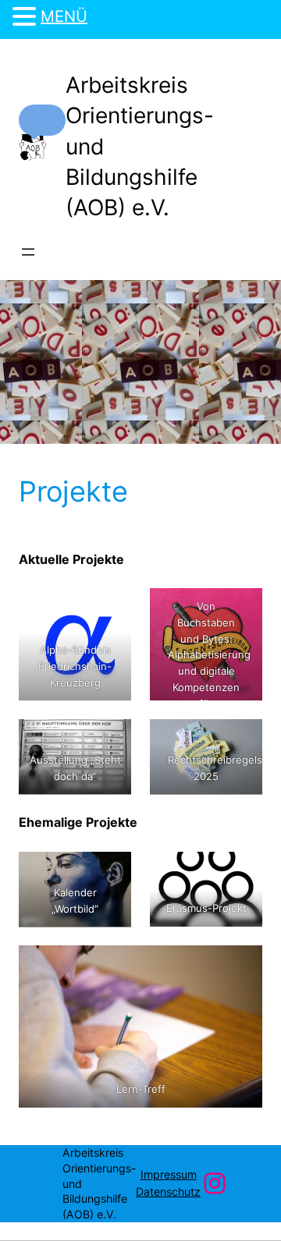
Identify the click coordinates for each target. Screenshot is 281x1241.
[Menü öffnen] (28, 252)
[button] (42, 120)
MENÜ (64, 16)
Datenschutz (168, 1191)
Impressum (168, 1174)
